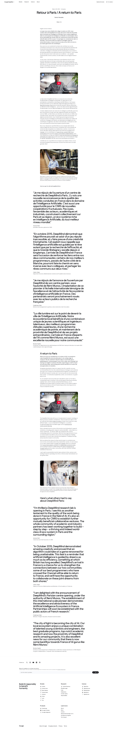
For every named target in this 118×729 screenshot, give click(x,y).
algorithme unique (44, 105)
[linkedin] (36, 662)
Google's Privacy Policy (61, 669)
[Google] (21, 726)
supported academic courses (50, 445)
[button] (59, 22)
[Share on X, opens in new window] (52, 24)
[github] (39, 662)
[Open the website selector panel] (14, 1)
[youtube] (33, 662)
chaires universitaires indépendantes (63, 133)
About (38, 1)
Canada (42, 132)
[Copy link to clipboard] (65, 24)
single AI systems (57, 421)
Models (20, 1)
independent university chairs (67, 445)
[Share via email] (62, 24)
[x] (26, 662)
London (57, 443)
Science (33, 1)
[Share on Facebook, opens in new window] (55, 24)
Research (27, 1)
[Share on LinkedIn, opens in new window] (59, 24)
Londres (69, 130)
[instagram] (30, 662)
